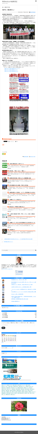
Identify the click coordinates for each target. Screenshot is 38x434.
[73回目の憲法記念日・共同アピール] (4, 165)
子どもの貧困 (15, 391)
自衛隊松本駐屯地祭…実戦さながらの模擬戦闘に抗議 (20, 178)
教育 (20, 391)
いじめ (4, 394)
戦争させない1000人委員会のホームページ (12, 68)
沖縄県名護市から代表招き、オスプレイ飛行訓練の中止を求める (22, 192)
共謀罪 (23, 389)
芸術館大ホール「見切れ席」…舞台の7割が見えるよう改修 (21, 284)
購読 (3, 327)
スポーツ (9, 389)
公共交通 (28, 385)
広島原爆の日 (12, 229)
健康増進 (4, 393)
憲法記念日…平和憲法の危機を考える (16, 206)
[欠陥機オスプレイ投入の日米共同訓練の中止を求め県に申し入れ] (4, 224)
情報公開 (8, 394)
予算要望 (27, 389)
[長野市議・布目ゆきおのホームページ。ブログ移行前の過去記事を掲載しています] (9, 362)
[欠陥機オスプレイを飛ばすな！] (4, 201)
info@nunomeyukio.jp (19, 274)
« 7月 (2, 342)
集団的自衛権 (26, 156)
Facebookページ (19, 424)
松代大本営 (4, 389)
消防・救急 (27, 393)
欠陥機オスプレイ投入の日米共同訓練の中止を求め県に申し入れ (22, 222)
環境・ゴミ (26, 387)
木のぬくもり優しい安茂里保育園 (17, 294)
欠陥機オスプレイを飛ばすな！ (15, 199)
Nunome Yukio (32, 156)
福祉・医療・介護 (30, 386)
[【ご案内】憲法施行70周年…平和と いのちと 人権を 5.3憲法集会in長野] (4, 215)
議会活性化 (16, 386)
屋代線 (4, 390)
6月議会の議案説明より (15, 301)
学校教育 (18, 389)
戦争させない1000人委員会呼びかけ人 (11, 71)
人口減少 (4, 391)
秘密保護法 (19, 390)
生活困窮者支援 (21, 393)
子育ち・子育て (5, 386)
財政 (27, 391)
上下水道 (32, 393)
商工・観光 (25, 390)
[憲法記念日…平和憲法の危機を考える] (4, 208)
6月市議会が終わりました (8, 241)
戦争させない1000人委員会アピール (11, 69)
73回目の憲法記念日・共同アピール (16, 163)
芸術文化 (4, 387)
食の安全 (13, 394)
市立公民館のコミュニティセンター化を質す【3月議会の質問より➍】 (23, 291)
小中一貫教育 (14, 393)
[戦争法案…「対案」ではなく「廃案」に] (4, 172)
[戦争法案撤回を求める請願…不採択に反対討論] (4, 186)
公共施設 (11, 386)
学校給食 (32, 389)
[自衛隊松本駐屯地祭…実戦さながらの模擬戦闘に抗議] (4, 179)
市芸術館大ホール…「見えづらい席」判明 (18, 279)
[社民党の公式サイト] (16, 380)
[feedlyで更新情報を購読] (3, 154)
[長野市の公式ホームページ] (9, 368)
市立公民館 (30, 390)
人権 (31, 387)
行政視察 (15, 385)
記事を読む (9, 168)
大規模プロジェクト (22, 385)
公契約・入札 (14, 387)
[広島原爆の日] (4, 231)
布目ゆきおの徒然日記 (9, 1)
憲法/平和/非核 (32, 12)
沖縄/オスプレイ (22, 386)
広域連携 (9, 393)
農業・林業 (9, 391)
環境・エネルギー (32, 391)
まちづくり (4, 385)
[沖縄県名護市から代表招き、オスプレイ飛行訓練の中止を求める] (4, 194)
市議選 (8, 390)
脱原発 (14, 389)
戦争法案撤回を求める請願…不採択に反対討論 (18, 185)
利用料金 (9, 387)
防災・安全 (10, 385)
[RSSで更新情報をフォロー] (5, 154)
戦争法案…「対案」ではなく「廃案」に (17, 170)
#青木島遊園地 (13, 390)
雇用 (23, 391)
